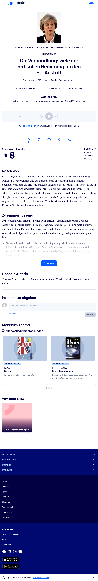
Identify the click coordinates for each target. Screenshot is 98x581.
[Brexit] (25, 348)
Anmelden (12, 314)
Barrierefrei (6, 544)
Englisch (5, 481)
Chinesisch (6, 502)
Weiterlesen (49, 263)
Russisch (5, 497)
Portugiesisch (7, 507)
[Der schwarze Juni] (73, 348)
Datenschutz (7, 529)
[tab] (46, 388)
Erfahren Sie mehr (41, 577)
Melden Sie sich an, (30, 126)
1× (20, 116)
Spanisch (6, 492)
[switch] (49, 116)
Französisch (7, 512)
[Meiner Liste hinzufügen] (49, 139)
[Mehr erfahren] (26, 148)
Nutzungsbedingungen (11, 534)
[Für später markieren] (38, 139)
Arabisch (5, 517)
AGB (4, 539)
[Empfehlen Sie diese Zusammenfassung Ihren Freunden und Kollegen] (59, 139)
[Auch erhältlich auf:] (69, 139)
